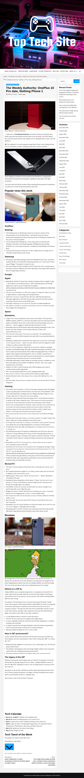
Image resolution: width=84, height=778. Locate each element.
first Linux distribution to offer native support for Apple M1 (27, 292)
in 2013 (33, 644)
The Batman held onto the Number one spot (22, 496)
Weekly (30, 753)
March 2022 (62, 220)
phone (23, 753)
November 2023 (63, 154)
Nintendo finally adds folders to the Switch (22, 418)
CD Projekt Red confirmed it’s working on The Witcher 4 (23, 422)
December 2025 (63, 127)
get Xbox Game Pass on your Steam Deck (26, 414)
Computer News (23, 71)
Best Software (63, 240)
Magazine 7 (49, 775)
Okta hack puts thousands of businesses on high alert (22, 334)
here (26, 251)
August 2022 (62, 204)
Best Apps (56, 71)
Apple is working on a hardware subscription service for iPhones (28, 306)
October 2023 (63, 157)
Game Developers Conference (22, 389)
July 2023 (62, 167)
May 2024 (61, 144)
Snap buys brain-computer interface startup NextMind (32, 380)
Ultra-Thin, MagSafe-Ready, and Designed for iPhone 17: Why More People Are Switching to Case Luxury (69, 93)
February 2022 (63, 224)
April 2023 (62, 177)
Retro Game (64, 71)
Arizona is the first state (16, 374)
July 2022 (62, 207)
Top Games (62, 263)
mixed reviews (20, 473)
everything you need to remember (42, 491)
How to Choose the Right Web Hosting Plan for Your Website (68, 106)
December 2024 (63, 137)
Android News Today (12, 84)
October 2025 (63, 131)
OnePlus (19, 753)
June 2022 (62, 210)
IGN (39, 398)
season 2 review (31, 493)
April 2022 (62, 217)
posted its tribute (29, 662)
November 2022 (63, 194)
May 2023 (61, 174)
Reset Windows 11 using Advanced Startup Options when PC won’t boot (17, 760)
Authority (10, 753)
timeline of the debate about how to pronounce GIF (34, 653)
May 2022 (61, 214)
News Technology (11, 71)
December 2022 (63, 190)
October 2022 (63, 197)
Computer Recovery (65, 246)
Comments (9, 745)
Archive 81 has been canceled (23, 487)
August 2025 (62, 134)
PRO (27, 753)
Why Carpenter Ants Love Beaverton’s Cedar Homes (66, 101)
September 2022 (64, 200)
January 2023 (63, 187)
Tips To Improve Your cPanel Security (67, 117)
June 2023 (62, 171)
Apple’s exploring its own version (19, 303)
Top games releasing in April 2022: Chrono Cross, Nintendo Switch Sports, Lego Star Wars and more (43, 761)
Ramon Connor (12, 94)
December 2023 (63, 151)
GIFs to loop (28, 630)
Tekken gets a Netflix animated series (27, 476)
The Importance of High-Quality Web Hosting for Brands (68, 112)
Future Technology (45, 71)
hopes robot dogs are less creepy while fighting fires (33, 376)
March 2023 (62, 181)
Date (15, 753)
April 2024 (62, 147)
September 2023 (64, 161)
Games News (33, 71)
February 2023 (63, 184)
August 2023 (62, 164)
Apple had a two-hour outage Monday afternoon (20, 297)
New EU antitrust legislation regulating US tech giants (22, 347)
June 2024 (62, 141)
